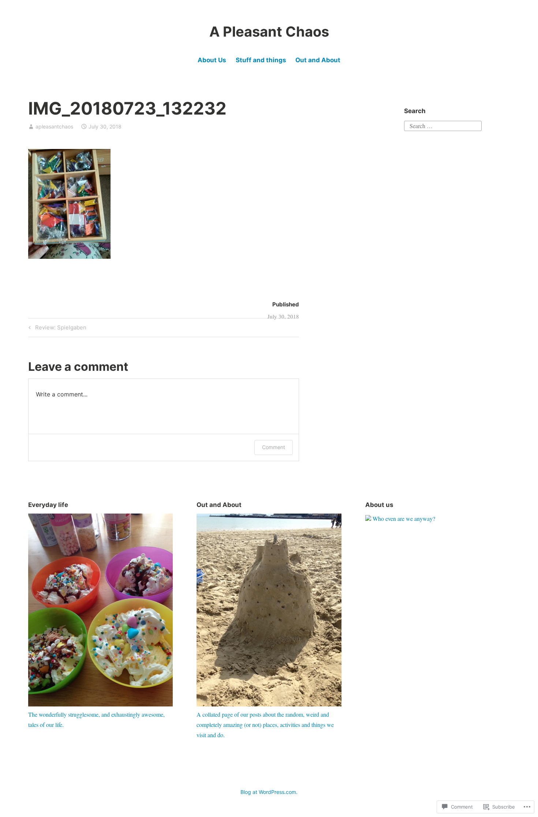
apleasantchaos (54, 126)
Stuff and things (261, 60)
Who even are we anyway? (404, 518)
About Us (212, 60)
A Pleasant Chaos (269, 31)
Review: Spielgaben (56, 329)
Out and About (317, 60)
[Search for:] (443, 124)
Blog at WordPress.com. (269, 792)
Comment (273, 447)
